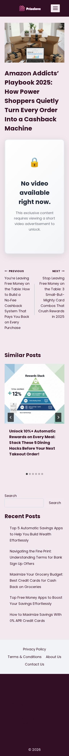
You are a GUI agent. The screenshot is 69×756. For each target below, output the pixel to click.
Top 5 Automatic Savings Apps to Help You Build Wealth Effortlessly (36, 534)
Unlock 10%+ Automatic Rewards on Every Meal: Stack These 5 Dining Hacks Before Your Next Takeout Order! (32, 442)
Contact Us (34, 664)
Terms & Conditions (25, 656)
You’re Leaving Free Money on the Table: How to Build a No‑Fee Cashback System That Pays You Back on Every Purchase (17, 299)
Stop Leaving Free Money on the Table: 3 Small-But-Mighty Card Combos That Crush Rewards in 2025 (51, 294)
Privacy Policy (34, 649)
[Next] (58, 417)
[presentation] (34, 394)
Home (17, 711)
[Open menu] (55, 8)
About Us (53, 656)
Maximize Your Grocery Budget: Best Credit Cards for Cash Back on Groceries (36, 580)
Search (11, 495)
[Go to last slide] (11, 417)
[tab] (27, 474)
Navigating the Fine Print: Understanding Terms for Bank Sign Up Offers (36, 557)
